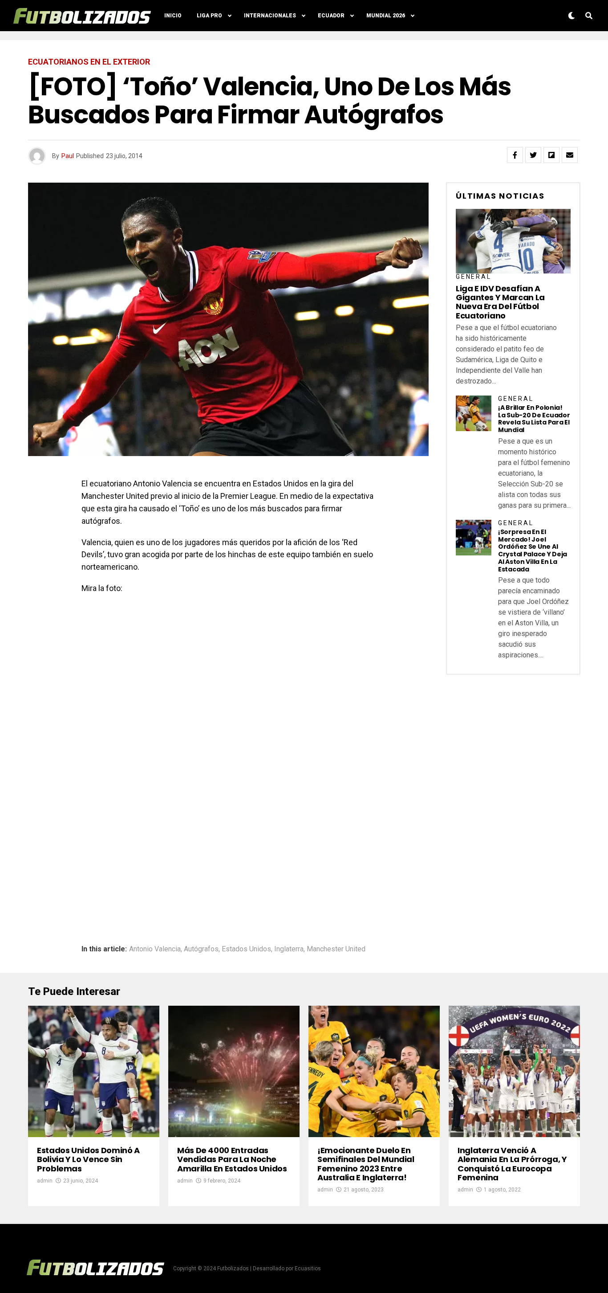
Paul (67, 155)
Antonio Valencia (155, 949)
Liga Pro (209, 15)
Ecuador (331, 15)
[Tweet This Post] (533, 155)
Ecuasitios (308, 1268)
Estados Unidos (246, 949)
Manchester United (336, 949)
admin (45, 1181)
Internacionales (270, 15)
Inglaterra (289, 949)
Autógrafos (201, 949)
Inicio (173, 15)
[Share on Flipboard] (551, 155)
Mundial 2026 (385, 15)
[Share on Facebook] (515, 155)
